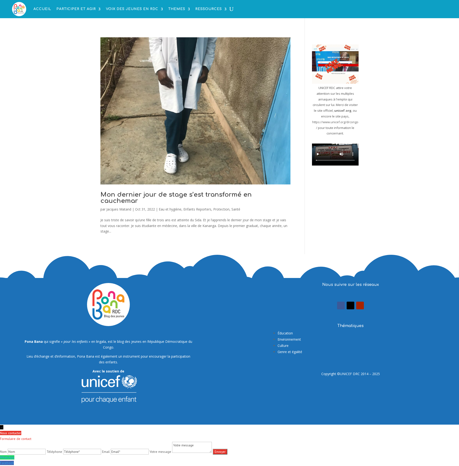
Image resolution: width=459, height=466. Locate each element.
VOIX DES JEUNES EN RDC (132, 9)
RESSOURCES (208, 9)
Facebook (7, 463)
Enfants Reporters (197, 209)
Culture (283, 345)
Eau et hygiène (170, 209)
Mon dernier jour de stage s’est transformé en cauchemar (176, 197)
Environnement (289, 339)
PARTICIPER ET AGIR (76, 9)
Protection (221, 209)
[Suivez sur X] (350, 305)
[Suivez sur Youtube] (360, 305)
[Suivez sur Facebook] (341, 305)
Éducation (285, 333)
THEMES (176, 9)
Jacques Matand (118, 209)
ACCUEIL (42, 9)
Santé (235, 209)
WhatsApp (7, 457)
